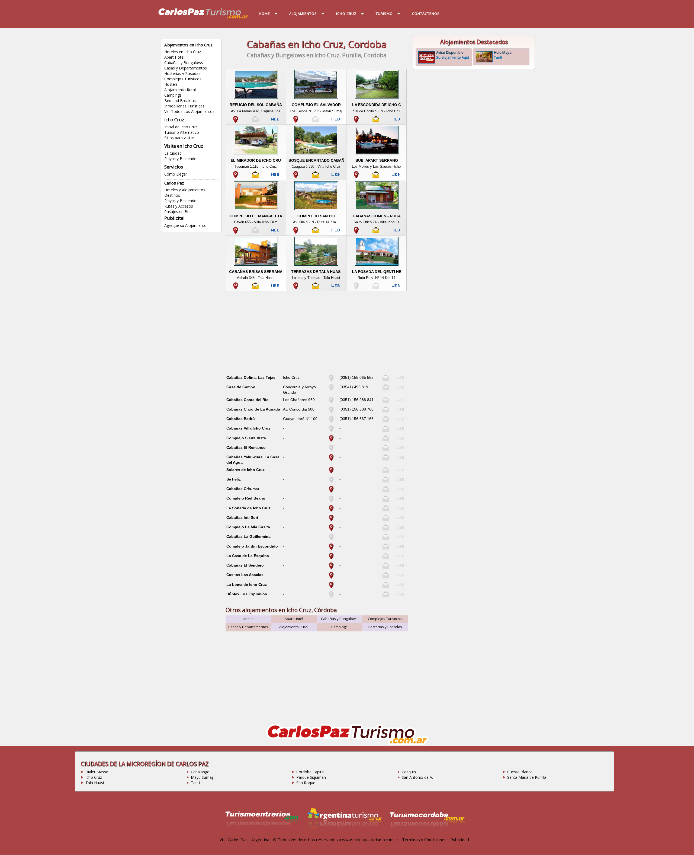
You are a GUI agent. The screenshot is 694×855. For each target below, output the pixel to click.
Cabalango (200, 771)
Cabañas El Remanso (246, 447)
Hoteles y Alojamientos (184, 189)
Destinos (172, 195)
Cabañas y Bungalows (183, 62)
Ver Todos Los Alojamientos (189, 111)
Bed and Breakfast (180, 100)
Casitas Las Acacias (245, 575)
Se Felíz (233, 479)
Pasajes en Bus (177, 211)
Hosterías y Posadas (182, 73)
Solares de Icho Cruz (245, 470)
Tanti (195, 782)
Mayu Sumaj (202, 777)
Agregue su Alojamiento (185, 225)
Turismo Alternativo (181, 132)
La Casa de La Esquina (247, 556)
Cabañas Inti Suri (242, 517)
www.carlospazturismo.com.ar (370, 839)
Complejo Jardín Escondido (252, 546)
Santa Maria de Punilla (526, 777)
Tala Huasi (94, 782)
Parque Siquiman (311, 777)
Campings (173, 95)
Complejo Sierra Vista (246, 438)
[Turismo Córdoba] (426, 834)
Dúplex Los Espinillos (246, 594)
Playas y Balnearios (181, 158)
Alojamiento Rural (180, 89)
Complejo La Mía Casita (248, 527)
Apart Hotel (174, 57)
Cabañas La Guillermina (248, 536)
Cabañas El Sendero (245, 565)
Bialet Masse (96, 771)
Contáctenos (426, 13)
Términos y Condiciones (424, 839)
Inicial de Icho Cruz (180, 126)
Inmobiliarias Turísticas (184, 106)
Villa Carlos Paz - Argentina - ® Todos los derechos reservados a (280, 839)
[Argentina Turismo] (344, 834)
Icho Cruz (93, 777)
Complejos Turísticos (182, 78)
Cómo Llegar (175, 174)
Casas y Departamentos (185, 68)
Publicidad (459, 839)
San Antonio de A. (417, 777)
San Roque (305, 782)
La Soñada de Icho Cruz (248, 508)
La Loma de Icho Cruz (246, 584)
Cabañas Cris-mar (242, 489)
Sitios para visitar (179, 137)
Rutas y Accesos (178, 206)
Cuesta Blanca (519, 771)
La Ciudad (173, 153)
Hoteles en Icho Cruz (182, 51)
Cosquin (409, 771)
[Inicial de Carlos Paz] (202, 18)
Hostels (171, 84)
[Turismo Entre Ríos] (262, 834)
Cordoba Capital (310, 771)
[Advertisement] (317, 334)
